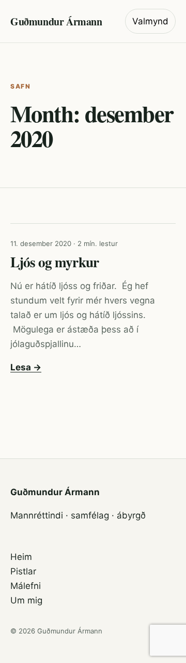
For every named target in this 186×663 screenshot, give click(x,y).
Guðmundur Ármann (56, 21)
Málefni (25, 586)
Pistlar (23, 571)
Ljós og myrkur (54, 262)
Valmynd (150, 21)
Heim (21, 557)
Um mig (26, 600)
